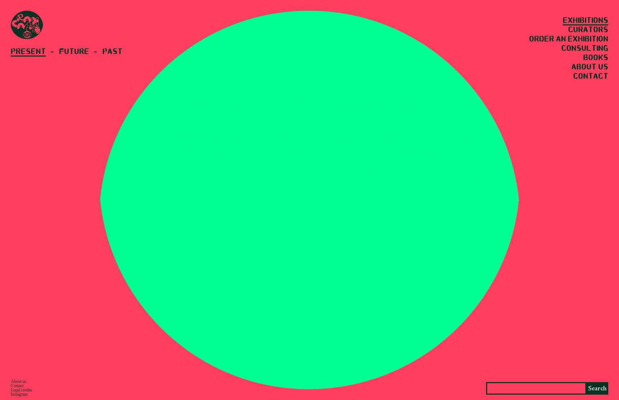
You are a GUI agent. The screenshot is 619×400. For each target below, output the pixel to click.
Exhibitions (585, 20)
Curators (588, 30)
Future (74, 52)
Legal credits (21, 389)
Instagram (19, 394)
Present (28, 52)
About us (589, 67)
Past (112, 52)
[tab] (34, 52)
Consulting (584, 48)
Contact (590, 76)
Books (595, 58)
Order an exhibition (568, 39)
